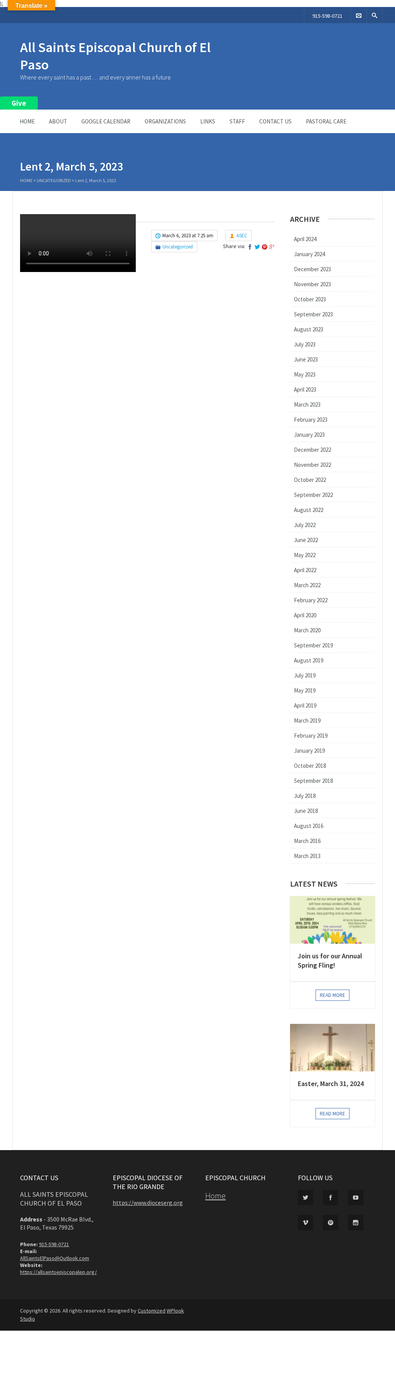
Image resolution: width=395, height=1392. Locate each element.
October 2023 (310, 299)
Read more (332, 995)
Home (27, 121)
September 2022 (313, 494)
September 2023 (313, 314)
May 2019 (305, 690)
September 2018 (313, 780)
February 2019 (310, 735)
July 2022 (305, 525)
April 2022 (305, 570)
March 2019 (307, 720)
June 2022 (306, 540)
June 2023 (306, 359)
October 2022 (310, 479)
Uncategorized (54, 180)
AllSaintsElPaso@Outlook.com (54, 1258)
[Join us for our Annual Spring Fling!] (332, 920)
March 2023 (307, 404)
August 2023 (308, 329)
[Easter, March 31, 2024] (332, 1047)
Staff (237, 121)
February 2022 (310, 600)
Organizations (165, 121)
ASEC (241, 235)
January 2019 (309, 750)
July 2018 (305, 795)
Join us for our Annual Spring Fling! (330, 960)
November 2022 (312, 464)
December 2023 (312, 269)
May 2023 (305, 374)
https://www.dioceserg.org (148, 1202)
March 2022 (307, 585)
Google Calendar (105, 121)
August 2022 (308, 510)
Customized (151, 1310)
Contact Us (275, 121)
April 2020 (305, 615)
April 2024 (305, 239)
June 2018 (306, 810)
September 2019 (313, 645)
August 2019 (308, 660)
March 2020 (307, 630)
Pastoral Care (326, 121)
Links (207, 121)
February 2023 (310, 419)
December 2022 (312, 449)
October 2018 (310, 765)
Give (19, 103)
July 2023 (305, 344)
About (58, 121)
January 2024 (309, 254)
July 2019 (305, 675)
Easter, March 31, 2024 (331, 1083)
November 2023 (312, 284)
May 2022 (305, 555)
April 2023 (305, 389)
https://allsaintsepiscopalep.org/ (58, 1272)
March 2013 (307, 856)
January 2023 (309, 434)
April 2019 (305, 705)
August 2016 (308, 825)
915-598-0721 (327, 15)
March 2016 (307, 841)
